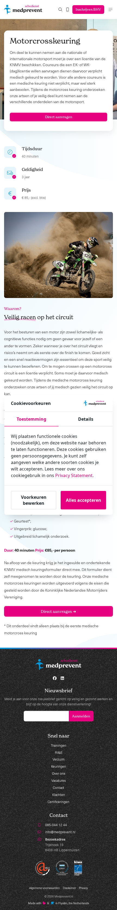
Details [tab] (85, 419)
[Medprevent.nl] (23, 9)
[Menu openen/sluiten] (110, 9)
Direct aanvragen (58, 117)
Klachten (58, 794)
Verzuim (58, 759)
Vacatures (58, 780)
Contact (58, 787)
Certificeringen (58, 802)
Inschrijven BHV (88, 9)
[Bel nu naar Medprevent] (67, 9)
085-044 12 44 (56, 825)
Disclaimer (69, 888)
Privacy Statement (74, 475)
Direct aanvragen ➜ (58, 611)
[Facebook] (54, 678)
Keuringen (58, 766)
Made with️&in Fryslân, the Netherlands (58, 903)
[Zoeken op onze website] (60, 9)
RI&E (58, 752)
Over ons (58, 773)
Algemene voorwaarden (44, 888)
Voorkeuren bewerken (34, 500)
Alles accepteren (83, 500)
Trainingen (58, 745)
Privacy (83, 888)
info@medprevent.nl (60, 832)
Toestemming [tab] (31, 419)
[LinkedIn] (62, 678)
